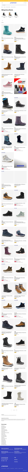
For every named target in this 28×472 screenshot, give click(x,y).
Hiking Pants (2, 437)
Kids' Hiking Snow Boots (16, 17)
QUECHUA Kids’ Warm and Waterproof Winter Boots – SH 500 (19, 296)
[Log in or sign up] (24, 3)
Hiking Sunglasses (3, 443)
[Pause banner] (25, 0)
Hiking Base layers (3, 427)
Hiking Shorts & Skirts (4, 436)
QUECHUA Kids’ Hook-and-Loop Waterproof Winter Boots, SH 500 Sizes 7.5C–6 (19, 39)
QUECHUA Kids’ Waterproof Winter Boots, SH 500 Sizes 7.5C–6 (7, 111)
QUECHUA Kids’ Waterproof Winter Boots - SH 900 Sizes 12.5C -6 (20, 386)
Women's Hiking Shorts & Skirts (5, 432)
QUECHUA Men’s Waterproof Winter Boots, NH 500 (7, 278)
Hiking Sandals (3, 431)
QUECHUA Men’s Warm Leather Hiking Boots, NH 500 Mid (19, 278)
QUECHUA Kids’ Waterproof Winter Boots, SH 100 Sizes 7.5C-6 (20, 57)
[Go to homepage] (13, 2)
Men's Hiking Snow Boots (10, 17)
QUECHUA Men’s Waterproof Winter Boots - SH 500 (8, 351)
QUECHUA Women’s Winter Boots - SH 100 (20, 110)
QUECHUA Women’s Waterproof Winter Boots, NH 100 (7, 296)
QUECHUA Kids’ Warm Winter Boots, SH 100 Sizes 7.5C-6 (19, 75)
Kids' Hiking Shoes (3, 442)
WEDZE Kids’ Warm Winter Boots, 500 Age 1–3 (7, 38)
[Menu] (2, 3)
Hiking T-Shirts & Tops (4, 438)
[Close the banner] (26, 0)
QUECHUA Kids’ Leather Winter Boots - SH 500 (7, 204)
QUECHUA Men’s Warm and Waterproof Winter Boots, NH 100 (19, 184)
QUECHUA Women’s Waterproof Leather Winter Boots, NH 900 (7, 75)
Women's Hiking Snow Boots (4, 17)
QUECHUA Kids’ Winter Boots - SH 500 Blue (20, 240)
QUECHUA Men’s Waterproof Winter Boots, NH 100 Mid (7, 129)
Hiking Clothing (3, 439)
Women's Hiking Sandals (4, 430)
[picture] (7, 30)
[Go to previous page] (11, 410)
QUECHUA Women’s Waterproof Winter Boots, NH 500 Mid (7, 166)
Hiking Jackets (3, 433)
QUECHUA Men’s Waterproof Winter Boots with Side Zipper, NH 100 (7, 404)
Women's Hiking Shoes (4, 429)
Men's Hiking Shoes (3, 426)
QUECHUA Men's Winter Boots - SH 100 (19, 203)
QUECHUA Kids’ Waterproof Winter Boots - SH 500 (7, 259)
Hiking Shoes (3, 428)
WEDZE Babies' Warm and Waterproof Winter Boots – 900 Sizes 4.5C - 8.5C (7, 147)
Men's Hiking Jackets (3, 444)
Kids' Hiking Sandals (3, 435)
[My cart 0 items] (26, 3)
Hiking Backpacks (3, 440)
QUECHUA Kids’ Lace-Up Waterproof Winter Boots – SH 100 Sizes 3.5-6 (7, 332)
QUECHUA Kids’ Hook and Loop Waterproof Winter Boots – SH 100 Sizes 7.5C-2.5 (7, 241)
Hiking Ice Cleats (3, 434)
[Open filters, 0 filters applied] (2, 21)
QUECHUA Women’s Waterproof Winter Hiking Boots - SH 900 (7, 368)
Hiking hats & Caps (3, 441)
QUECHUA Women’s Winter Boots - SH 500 (20, 350)
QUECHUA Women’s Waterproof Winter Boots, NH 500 (19, 148)
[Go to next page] (16, 410)
